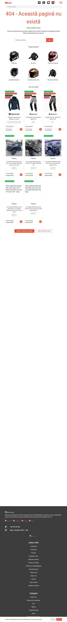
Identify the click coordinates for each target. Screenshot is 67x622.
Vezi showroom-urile (44, 231)
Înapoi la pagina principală (24, 231)
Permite (59, 619)
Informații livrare (33, 569)
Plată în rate (33, 572)
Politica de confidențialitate (33, 566)
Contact (33, 579)
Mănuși (33, 607)
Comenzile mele (33, 556)
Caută (50, 40)
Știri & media (33, 582)
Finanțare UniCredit (33, 585)
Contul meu (33, 546)
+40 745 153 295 (15, 527)
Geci (33, 603)
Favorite (33, 553)
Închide (53, 619)
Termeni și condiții (33, 562)
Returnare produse (33, 559)
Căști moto (33, 597)
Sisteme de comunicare (33, 600)
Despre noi (33, 576)
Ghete (33, 613)
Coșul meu (34, 549)
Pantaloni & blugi (33, 610)
